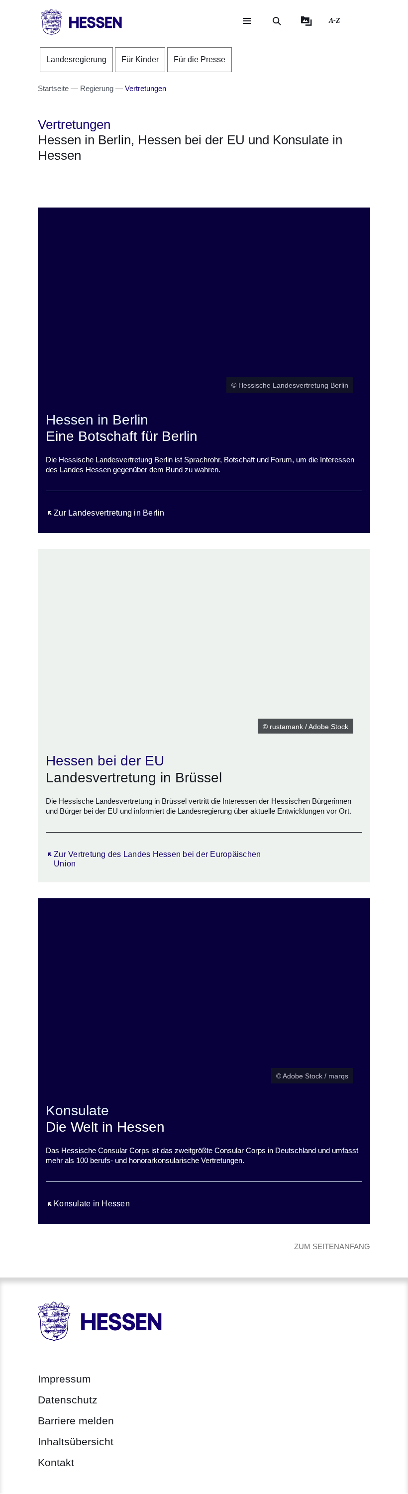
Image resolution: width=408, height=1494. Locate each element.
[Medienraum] (306, 21)
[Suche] (277, 21)
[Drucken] (123, 181)
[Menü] (247, 21)
